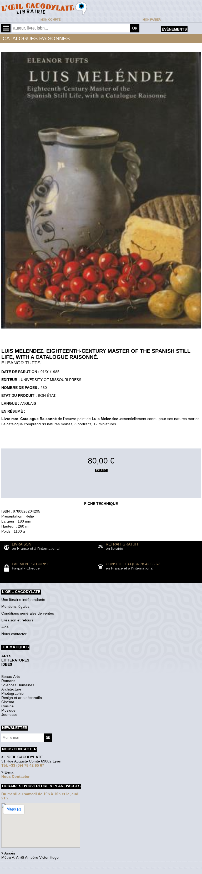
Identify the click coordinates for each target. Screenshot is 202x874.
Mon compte (50, 19)
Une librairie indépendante (23, 599)
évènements (174, 29)
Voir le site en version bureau (29, 865)
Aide (5, 627)
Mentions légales (15, 606)
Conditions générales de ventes (27, 613)
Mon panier (152, 19)
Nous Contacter (15, 776)
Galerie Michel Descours (25, 871)
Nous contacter (14, 634)
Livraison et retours (17, 620)
